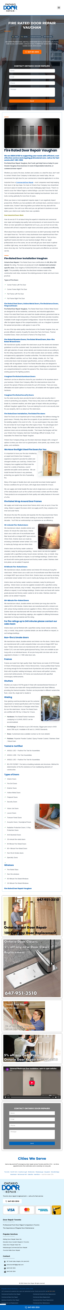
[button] (59, 8)
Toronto (7, 1172)
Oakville (30, 1174)
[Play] (5, 1097)
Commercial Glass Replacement (41, 1297)
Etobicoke (31, 1172)
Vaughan (47, 1172)
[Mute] (56, 1097)
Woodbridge (55, 1172)
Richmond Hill (22, 1174)
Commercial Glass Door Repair (10, 1297)
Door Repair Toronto (12, 1220)
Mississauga (39, 1172)
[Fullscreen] (58, 1097)
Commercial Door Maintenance (41, 1303)
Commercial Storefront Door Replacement (44, 1294)
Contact (6, 1256)
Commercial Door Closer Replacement (43, 1300)
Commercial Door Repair (24, 182)
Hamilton (37, 1174)
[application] (32, 1083)
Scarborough (22, 1172)
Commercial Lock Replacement (10, 1303)
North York (14, 1172)
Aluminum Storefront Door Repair (10, 1300)
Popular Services (10, 1234)
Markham (13, 1174)
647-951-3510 (51, 1291)
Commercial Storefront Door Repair (11, 1294)
